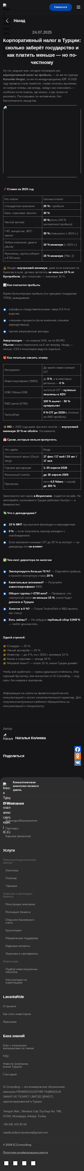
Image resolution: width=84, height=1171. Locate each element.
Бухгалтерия (14, 930)
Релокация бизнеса (18, 912)
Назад (19, 20)
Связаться (60, 7)
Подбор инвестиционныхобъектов (22, 970)
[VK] (77, 762)
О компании (13, 803)
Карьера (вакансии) (18, 836)
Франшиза (10, 1021)
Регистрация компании (20, 904)
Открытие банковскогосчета (20, 921)
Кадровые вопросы (18, 945)
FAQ (6, 1056)
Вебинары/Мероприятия (21, 820)
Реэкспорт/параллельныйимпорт (19, 861)
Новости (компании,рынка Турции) (16, 1065)
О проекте (9, 1006)
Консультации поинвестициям (16, 981)
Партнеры (12, 828)
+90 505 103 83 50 (15, 1124)
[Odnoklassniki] (77, 756)
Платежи (11, 878)
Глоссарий (10, 1074)
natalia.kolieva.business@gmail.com (25, 1132)
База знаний (14, 1036)
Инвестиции (10, 961)
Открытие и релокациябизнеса (17, 895)
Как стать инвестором (17, 1014)
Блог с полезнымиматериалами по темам (18, 1047)
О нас (7, 812)
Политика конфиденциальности (25, 1152)
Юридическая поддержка (22, 938)
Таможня (11, 885)
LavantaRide (13, 997)
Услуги (9, 850)
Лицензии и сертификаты (22, 953)
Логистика (12, 870)
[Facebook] (77, 749)
